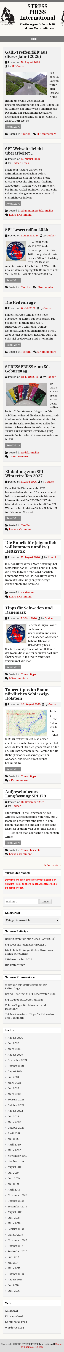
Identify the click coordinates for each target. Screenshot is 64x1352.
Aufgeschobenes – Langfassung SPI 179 (25, 794)
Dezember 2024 (17, 1060)
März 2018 (14, 1223)
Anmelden (11, 1310)
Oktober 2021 (16, 1127)
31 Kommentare (46, 133)
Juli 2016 (13, 1285)
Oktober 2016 (16, 1274)
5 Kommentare (46, 351)
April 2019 (14, 1189)
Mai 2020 (14, 1138)
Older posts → (52, 865)
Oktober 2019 (16, 1161)
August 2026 (15, 1037)
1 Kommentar (45, 287)
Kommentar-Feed (16, 1321)
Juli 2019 (13, 1172)
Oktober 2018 (16, 1200)
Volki (8, 1005)
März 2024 (14, 1082)
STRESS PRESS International (37, 12)
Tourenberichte (30, 850)
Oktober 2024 (16, 1065)
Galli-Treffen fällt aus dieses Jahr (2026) (26, 54)
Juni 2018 (14, 1217)
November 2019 (17, 1155)
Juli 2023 (13, 1088)
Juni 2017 (14, 1257)
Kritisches (27, 592)
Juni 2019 (14, 1178)
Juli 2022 (13, 1116)
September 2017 (17, 1251)
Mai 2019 (13, 1184)
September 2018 (17, 1206)
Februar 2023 (16, 1099)
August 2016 (15, 1279)
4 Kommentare (18, 780)
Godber (51, 235)
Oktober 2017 (16, 1245)
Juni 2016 (14, 1290)
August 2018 (15, 1212)
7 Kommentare (18, 456)
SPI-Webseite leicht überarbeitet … (24, 151)
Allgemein (27, 210)
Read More (13, 126)
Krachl (52, 557)
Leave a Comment (20, 214)
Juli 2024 (13, 1077)
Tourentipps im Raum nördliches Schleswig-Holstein (27, 694)
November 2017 (17, 1240)
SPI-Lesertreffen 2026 (26, 230)
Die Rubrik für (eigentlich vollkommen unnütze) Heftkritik (31, 547)
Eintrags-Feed (14, 1316)
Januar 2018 (15, 1234)
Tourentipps (28, 674)
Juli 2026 (13, 1043)
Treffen (26, 133)
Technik (26, 351)
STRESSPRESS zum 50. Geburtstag (27, 369)
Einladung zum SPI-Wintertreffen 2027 (25, 474)
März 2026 (14, 1049)
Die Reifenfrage (20, 302)
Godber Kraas (20, 163)
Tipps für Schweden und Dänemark (29, 610)
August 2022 (15, 1110)
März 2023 (14, 1094)
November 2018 (17, 1195)
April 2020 (14, 1144)
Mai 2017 (13, 1262)
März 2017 (14, 1268)
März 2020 (14, 1150)
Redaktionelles (44, 210)
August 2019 (15, 1167)
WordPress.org (14, 1327)
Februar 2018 (16, 1229)
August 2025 (15, 1054)
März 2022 (14, 1122)
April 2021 (14, 1133)
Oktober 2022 (16, 1105)
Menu (34, 39)
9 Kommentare (18, 678)
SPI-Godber (19, 66)
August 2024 (15, 1071)
